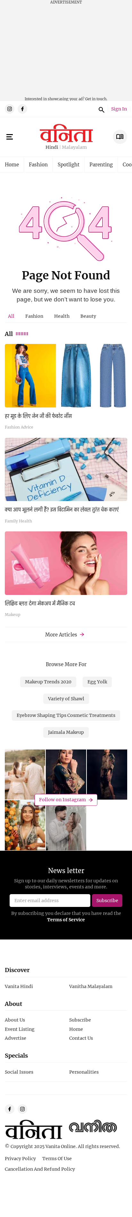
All (11, 316)
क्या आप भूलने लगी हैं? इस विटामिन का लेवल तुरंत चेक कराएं (62, 510)
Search (100, 109)
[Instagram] (9, 109)
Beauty (88, 316)
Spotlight (68, 164)
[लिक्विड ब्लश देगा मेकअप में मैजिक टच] (66, 563)
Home (12, 164)
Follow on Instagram (62, 799)
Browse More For (66, 664)
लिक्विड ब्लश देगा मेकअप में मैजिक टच (40, 603)
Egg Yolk (97, 682)
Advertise (15, 1038)
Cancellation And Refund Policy (40, 1169)
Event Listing (20, 1029)
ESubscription (120, 137)
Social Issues (19, 1072)
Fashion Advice (19, 427)
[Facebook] (22, 109)
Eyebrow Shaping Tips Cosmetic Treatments (66, 715)
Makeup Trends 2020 (48, 682)
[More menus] (9, 137)
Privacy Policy (20, 1158)
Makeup (13, 614)
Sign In (119, 109)
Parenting (101, 164)
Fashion (38, 164)
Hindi (51, 147)
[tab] (11, 316)
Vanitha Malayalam (90, 986)
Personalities (84, 1072)
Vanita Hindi (19, 986)
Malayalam (74, 147)
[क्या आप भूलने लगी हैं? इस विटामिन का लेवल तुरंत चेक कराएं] (66, 469)
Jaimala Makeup (66, 732)
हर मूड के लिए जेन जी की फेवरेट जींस (38, 416)
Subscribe (80, 1020)
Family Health (18, 521)
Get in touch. (96, 98)
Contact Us (81, 1038)
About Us (15, 1020)
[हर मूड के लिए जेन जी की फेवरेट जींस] (66, 375)
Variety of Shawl (66, 699)
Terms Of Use (57, 1158)
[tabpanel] (66, 482)
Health (62, 316)
